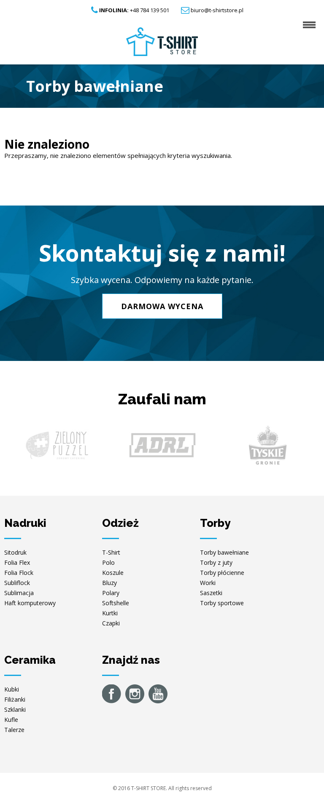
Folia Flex (17, 562)
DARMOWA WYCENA (162, 306)
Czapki (111, 623)
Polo (108, 562)
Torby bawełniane (224, 552)
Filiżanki (14, 699)
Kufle (11, 720)
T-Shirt (111, 552)
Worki (208, 583)
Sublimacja (19, 593)
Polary (110, 593)
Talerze (14, 730)
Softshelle (115, 603)
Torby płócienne (222, 573)
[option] (57, 445)
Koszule (113, 573)
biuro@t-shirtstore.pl (217, 10)
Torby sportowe (222, 603)
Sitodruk (15, 552)
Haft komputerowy (30, 603)
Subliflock (17, 583)
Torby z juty (216, 562)
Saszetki (211, 593)
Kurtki (110, 613)
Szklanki (15, 709)
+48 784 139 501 (134, 10)
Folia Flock (18, 573)
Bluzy (109, 583)
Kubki (11, 689)
